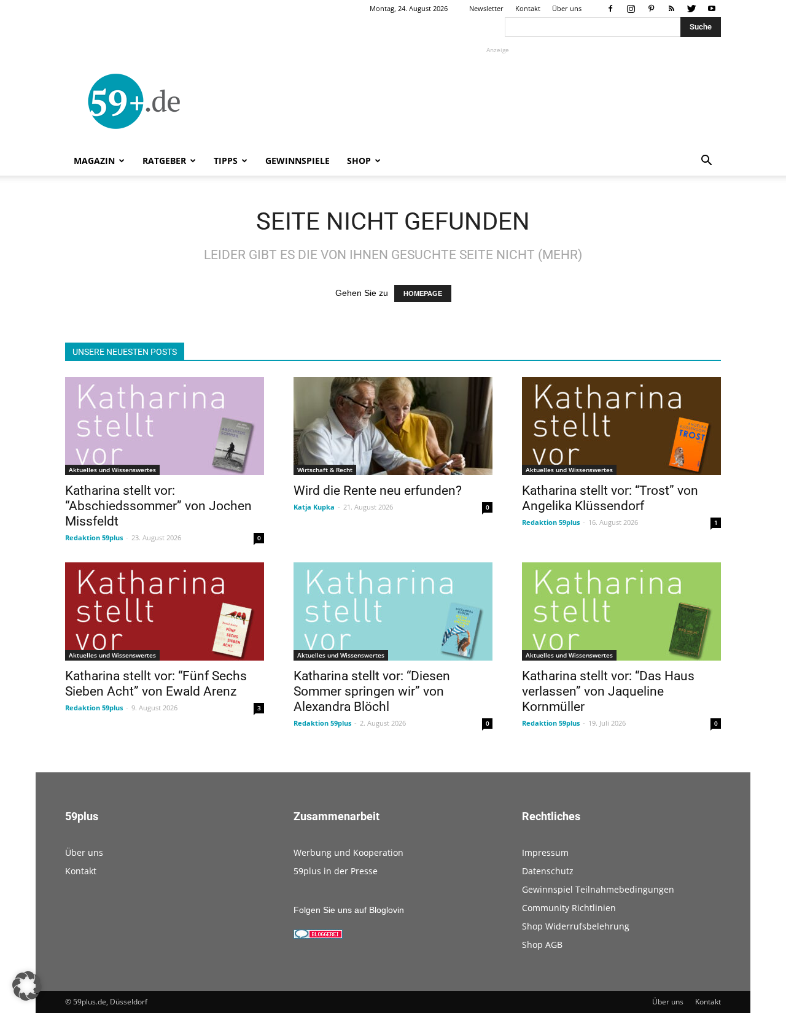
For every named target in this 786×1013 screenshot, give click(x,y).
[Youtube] (711, 8)
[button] (706, 162)
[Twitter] (691, 8)
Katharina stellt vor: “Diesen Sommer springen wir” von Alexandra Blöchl (372, 691)
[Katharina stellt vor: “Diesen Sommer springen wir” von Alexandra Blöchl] (393, 611)
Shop (359, 160)
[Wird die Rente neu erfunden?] (393, 426)
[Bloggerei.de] (318, 936)
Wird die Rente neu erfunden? (378, 490)
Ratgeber (164, 160)
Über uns (567, 8)
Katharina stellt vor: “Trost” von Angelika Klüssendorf (610, 498)
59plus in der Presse (336, 871)
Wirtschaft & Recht (324, 469)
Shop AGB (542, 944)
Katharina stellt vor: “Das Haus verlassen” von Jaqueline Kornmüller (608, 691)
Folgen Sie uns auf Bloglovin (349, 910)
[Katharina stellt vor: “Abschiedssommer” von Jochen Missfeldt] (164, 426)
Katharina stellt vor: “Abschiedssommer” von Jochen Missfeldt (158, 506)
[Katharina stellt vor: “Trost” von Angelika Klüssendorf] (621, 426)
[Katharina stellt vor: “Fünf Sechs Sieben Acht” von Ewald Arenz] (164, 611)
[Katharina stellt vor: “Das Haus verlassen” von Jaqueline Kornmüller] (621, 611)
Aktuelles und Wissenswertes (112, 469)
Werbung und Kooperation (348, 852)
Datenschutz (548, 871)
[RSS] (671, 8)
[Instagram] (630, 8)
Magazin (94, 160)
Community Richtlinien (569, 908)
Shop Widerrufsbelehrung (575, 926)
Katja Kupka (314, 506)
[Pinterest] (651, 8)
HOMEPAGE (422, 293)
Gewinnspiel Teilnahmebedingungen (598, 889)
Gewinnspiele (297, 160)
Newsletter (486, 8)
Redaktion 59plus (94, 537)
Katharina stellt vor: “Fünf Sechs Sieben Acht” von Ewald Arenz (156, 684)
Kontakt (527, 8)
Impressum (545, 852)
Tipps (226, 160)
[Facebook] (610, 8)
